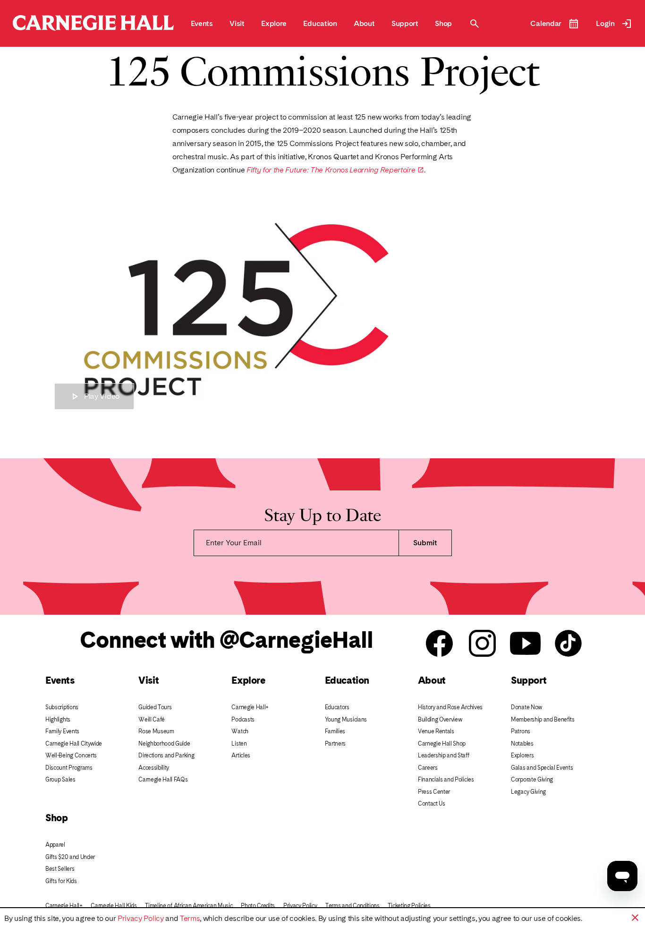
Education (347, 680)
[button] (635, 917)
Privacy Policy (141, 918)
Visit (148, 680)
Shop (56, 818)
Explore (248, 680)
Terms (190, 918)
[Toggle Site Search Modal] (474, 23)
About (432, 680)
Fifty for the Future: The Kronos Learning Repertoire (335, 170)
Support (528, 680)
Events (59, 680)
